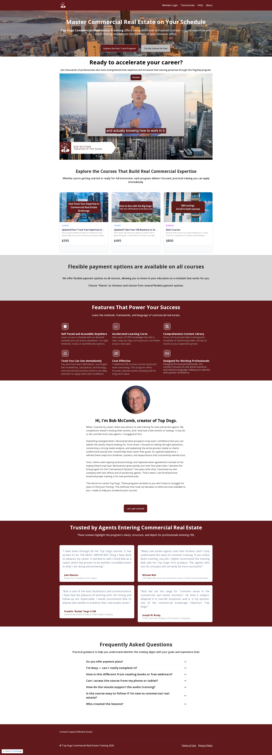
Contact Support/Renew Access (76, 731)
